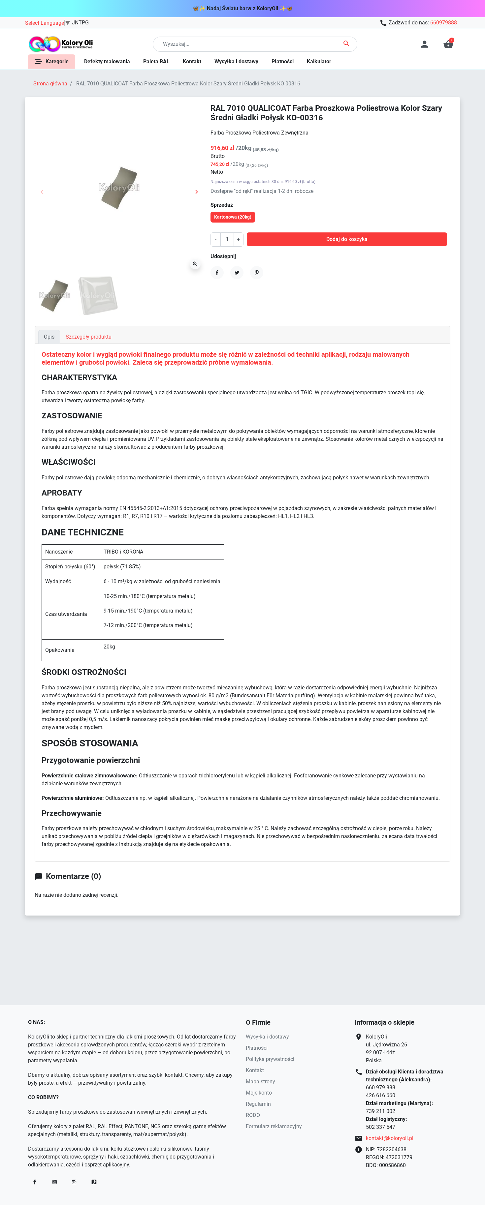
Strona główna (50, 83)
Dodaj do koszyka (347, 239)
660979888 (443, 22)
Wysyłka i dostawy (267, 1037)
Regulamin (258, 1104)
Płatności (257, 1048)
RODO (253, 1115)
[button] (448, 44)
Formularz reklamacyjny (274, 1126)
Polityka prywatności (270, 1059)
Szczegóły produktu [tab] (89, 337)
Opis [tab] (49, 337)
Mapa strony (260, 1081)
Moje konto (259, 1093)
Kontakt (255, 1070)
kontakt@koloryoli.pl (389, 1138)
